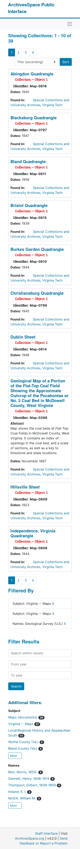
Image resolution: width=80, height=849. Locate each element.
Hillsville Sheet (25, 487)
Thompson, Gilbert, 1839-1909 (34, 785)
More (14, 755)
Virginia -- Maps (23, 724)
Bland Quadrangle (28, 161)
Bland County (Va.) (24, 748)
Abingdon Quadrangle (31, 74)
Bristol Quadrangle (29, 205)
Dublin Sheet (22, 337)
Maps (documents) (25, 717)
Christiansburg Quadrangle (37, 293)
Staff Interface (46, 833)
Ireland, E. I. (19, 792)
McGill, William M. (24, 798)
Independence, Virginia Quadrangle (32, 533)
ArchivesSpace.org (29, 838)
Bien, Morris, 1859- (24, 772)
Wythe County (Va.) (25, 742)
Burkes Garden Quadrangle (37, 249)
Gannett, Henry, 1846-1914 (30, 778)
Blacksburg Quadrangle (33, 117)
